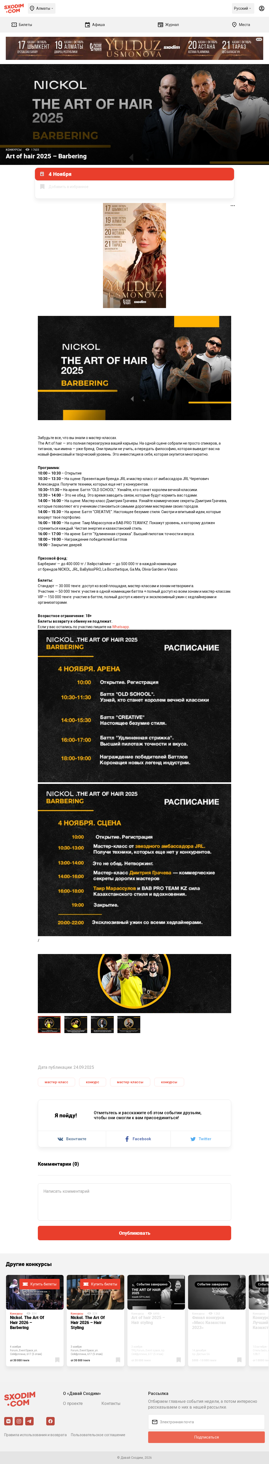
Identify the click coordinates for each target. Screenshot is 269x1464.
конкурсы (169, 1082)
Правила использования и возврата (35, 1435)
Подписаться (206, 1437)
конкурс (92, 1082)
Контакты (111, 1403)
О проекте (73, 1403)
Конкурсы (14, 149)
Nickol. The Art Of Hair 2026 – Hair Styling (88, 1322)
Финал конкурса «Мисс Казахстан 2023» (209, 1322)
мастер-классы (130, 1082)
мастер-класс (56, 1082)
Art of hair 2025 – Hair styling (148, 1320)
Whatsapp (120, 627)
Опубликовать (134, 1233)
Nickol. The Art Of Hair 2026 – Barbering (27, 1322)
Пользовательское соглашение (98, 1435)
